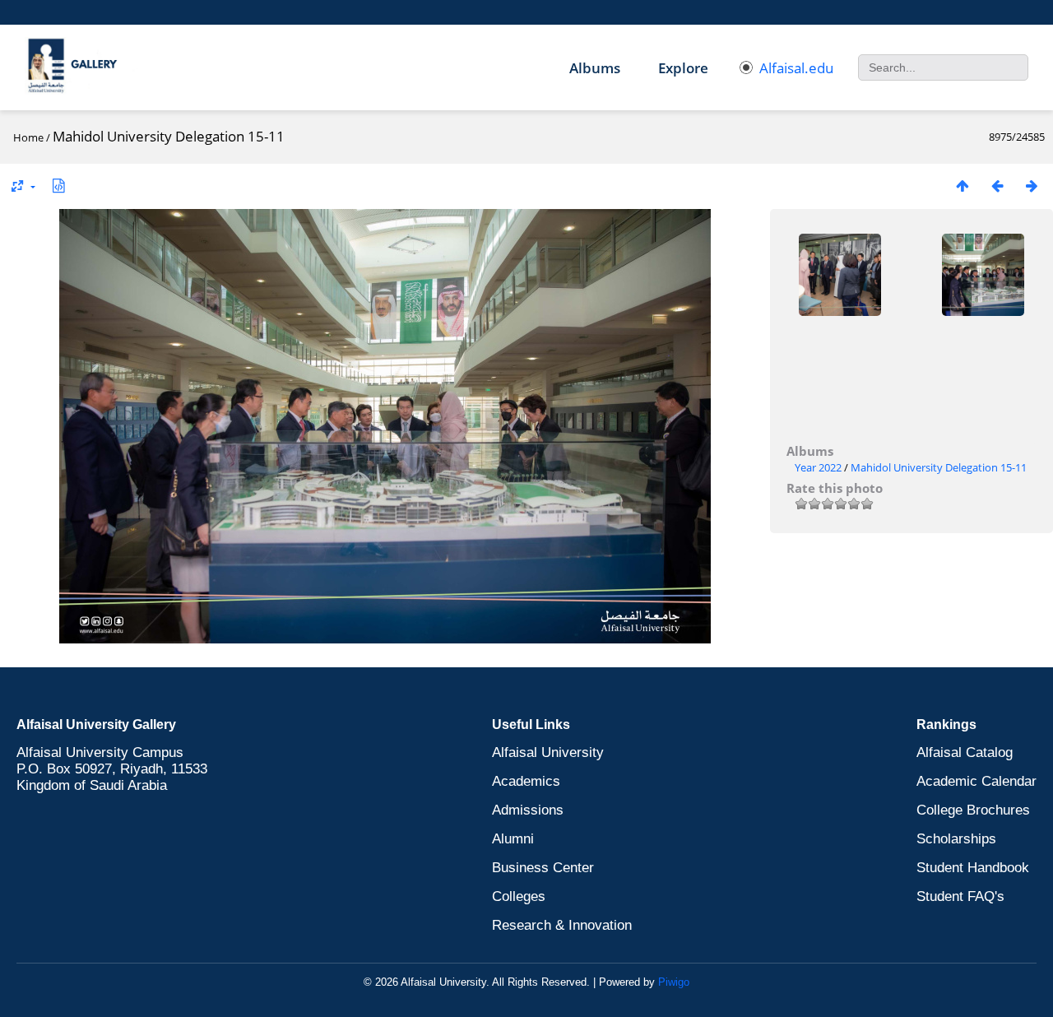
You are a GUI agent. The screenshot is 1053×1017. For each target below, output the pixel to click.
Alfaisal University (548, 752)
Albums (594, 67)
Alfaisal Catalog (964, 752)
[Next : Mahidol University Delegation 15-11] (1031, 185)
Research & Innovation (562, 925)
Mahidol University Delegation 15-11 (939, 467)
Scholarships (956, 839)
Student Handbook (972, 867)
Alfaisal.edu (796, 67)
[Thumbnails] (962, 185)
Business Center (543, 867)
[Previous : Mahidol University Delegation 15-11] (997, 185)
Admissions (528, 810)
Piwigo (673, 982)
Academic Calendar (976, 781)
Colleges (518, 896)
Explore (683, 67)
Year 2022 (818, 467)
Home (28, 137)
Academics (526, 781)
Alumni (513, 839)
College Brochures (973, 810)
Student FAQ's (960, 896)
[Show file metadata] (58, 185)
